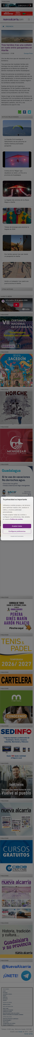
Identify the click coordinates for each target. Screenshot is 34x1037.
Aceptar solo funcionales (17, 536)
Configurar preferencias (17, 531)
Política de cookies (16, 519)
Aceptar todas (17, 526)
